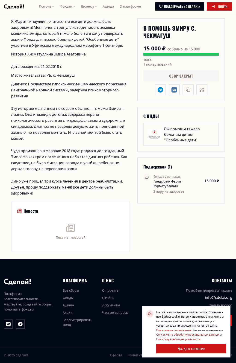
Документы (111, 305)
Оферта (116, 355)
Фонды (68, 298)
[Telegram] (20, 324)
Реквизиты (136, 355)
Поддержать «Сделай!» (182, 6)
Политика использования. (174, 330)
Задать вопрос (220, 305)
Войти (223, 6)
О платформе (130, 6)
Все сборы (71, 290)
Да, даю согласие (191, 348)
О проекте (110, 290)
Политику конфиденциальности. (178, 339)
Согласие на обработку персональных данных (187, 335)
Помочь (45, 6)
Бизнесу (87, 6)
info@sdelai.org (218, 297)
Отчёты (108, 298)
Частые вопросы (115, 312)
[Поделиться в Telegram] (160, 89)
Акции (68, 312)
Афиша (108, 6)
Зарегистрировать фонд (77, 322)
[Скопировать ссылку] (188, 89)
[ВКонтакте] (8, 324)
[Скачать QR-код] (201, 89)
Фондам (66, 6)
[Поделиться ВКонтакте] (174, 89)
